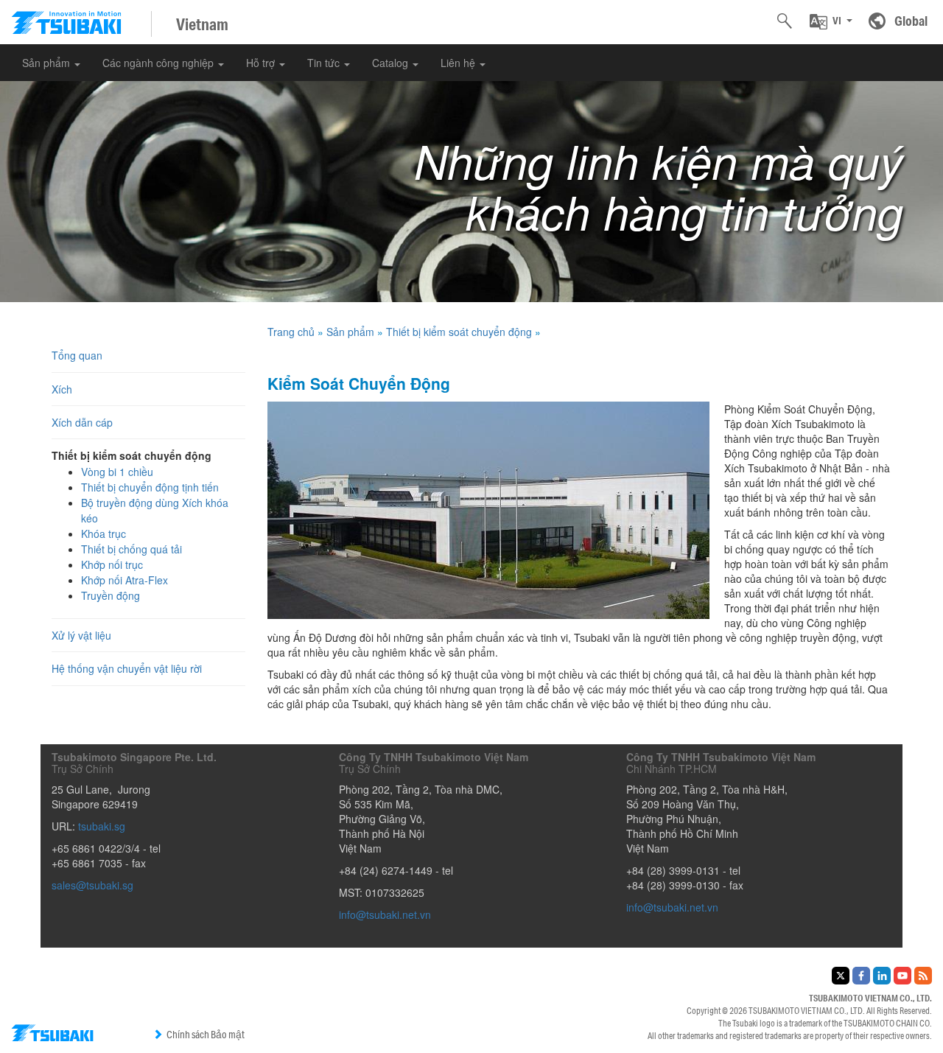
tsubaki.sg (101, 826)
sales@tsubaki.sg (92, 885)
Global (911, 21)
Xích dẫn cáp (82, 422)
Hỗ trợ (262, 62)
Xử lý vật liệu (81, 635)
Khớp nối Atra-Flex (124, 580)
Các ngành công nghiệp (159, 62)
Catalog (391, 62)
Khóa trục (103, 533)
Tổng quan (77, 355)
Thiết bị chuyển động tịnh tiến (150, 487)
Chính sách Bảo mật (205, 1034)
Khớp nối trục (112, 564)
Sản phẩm (47, 62)
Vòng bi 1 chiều (117, 471)
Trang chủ (291, 331)
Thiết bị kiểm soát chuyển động (459, 331)
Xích (62, 389)
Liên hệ (459, 62)
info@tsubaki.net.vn (385, 914)
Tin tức (325, 62)
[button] (831, 21)
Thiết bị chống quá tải (131, 549)
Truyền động (110, 595)
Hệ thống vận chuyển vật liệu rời (127, 668)
